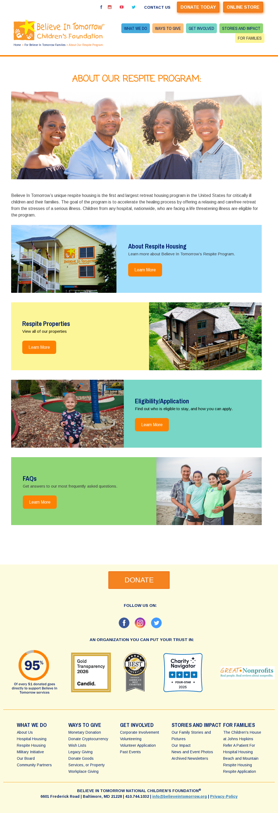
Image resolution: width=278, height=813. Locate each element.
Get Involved (201, 28)
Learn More (145, 270)
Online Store (243, 7)
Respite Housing (31, 745)
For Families (250, 38)
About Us (25, 732)
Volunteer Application (138, 745)
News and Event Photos (192, 752)
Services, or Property (86, 765)
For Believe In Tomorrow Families (44, 44)
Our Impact (181, 745)
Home (17, 44)
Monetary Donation (84, 732)
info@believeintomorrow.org (179, 796)
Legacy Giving (80, 752)
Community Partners (34, 765)
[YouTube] (121, 6)
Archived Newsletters (190, 758)
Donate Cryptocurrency (88, 739)
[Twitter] (133, 6)
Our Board (26, 758)
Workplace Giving (83, 771)
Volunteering (130, 739)
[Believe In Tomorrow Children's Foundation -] (59, 29)
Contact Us (157, 7)
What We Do (135, 28)
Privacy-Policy (224, 796)
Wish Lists (77, 745)
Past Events (130, 752)
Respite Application (239, 771)
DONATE (139, 580)
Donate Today (198, 7)
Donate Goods (81, 758)
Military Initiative (30, 752)
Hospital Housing (31, 739)
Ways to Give (168, 28)
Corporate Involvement (139, 732)
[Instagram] (109, 6)
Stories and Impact (241, 28)
